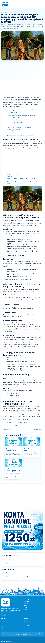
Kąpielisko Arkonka (8, 559)
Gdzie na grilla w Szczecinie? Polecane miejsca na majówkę (21, 115)
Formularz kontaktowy (29, 623)
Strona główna (27, 601)
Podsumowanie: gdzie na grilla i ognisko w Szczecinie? (20, 135)
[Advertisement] (22, 68)
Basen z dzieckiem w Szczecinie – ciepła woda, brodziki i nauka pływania (19, 578)
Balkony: (13, 131)
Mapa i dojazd (7, 563)
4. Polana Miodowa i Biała (17, 122)
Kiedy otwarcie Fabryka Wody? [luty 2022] (17, 422)
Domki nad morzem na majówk (15, 178)
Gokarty (3, 629)
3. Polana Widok (15, 120)
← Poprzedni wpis (7, 429)
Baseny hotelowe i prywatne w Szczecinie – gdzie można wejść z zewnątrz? (20, 572)
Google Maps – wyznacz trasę (30, 449)
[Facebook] (2, 614)
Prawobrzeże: (14, 112)
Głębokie (3, 625)
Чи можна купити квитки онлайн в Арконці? (13, 449)
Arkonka (3, 621)
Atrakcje (25, 607)
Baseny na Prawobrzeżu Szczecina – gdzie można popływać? (17, 576)
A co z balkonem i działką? (13, 129)
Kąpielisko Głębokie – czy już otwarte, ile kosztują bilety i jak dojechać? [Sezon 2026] (13, 472)
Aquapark (26, 603)
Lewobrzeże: (14, 110)
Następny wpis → (38, 429)
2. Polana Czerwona (15, 119)
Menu (42, 4)
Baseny (25, 605)
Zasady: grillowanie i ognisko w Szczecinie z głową (19, 127)
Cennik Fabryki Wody (8, 558)
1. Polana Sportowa (15, 117)
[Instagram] (5, 614)
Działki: (12, 132)
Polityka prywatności (28, 625)
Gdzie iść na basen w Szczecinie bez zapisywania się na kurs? (17, 574)
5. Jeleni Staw (14, 124)
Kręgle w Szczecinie (8, 561)
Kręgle (2, 627)
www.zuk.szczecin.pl (26, 279)
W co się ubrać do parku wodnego (15, 424)
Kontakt (25, 609)
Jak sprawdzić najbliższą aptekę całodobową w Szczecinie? (21, 425)
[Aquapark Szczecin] (5, 4)
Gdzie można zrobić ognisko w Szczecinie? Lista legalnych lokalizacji (24, 109)
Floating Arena (4, 623)
